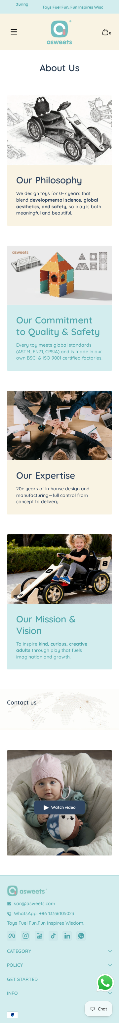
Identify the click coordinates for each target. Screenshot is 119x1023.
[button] (105, 32)
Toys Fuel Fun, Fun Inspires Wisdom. (59, 6)
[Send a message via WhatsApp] (105, 982)
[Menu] (14, 32)
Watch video (63, 807)
